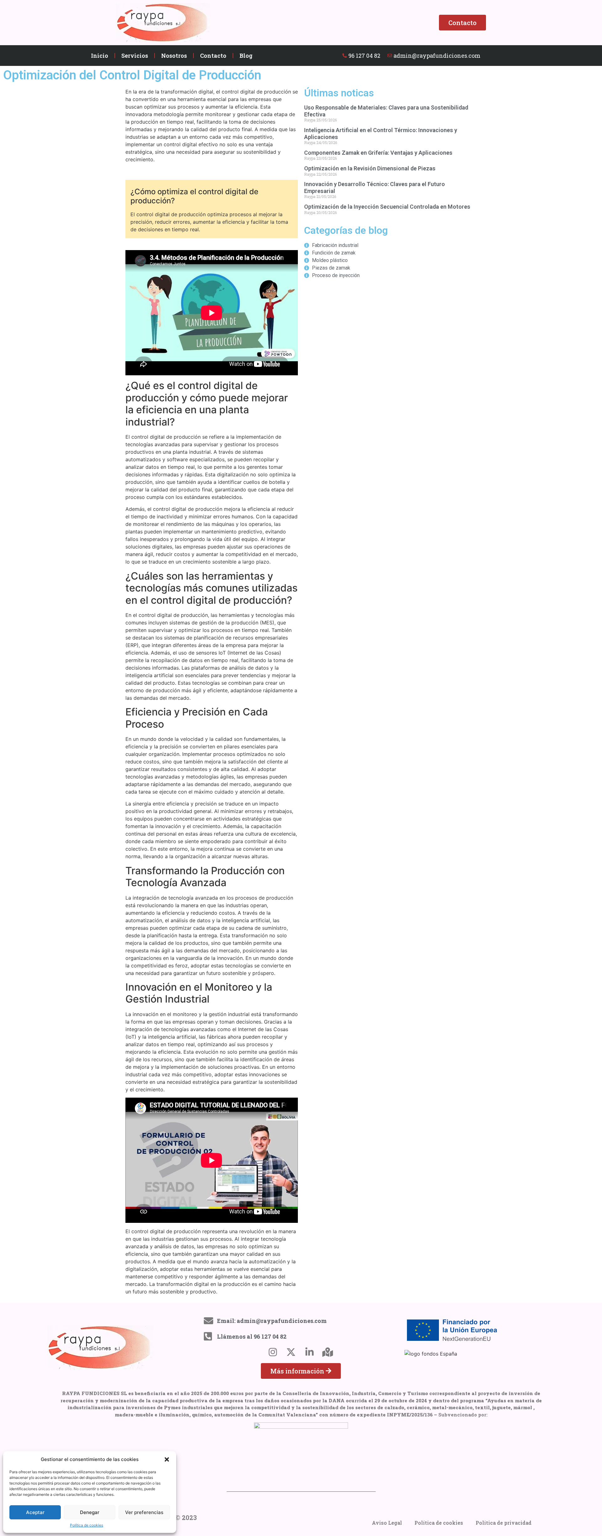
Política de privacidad (503, 1522)
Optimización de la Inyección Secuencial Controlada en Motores (387, 206)
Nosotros (174, 55)
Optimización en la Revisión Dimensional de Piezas (370, 168)
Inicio (99, 55)
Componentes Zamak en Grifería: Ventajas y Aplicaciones (378, 152)
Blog (246, 55)
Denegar (89, 1512)
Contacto (213, 55)
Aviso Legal (387, 1522)
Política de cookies (86, 1525)
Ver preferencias (144, 1512)
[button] (167, 1459)
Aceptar (35, 1512)
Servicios (134, 55)
